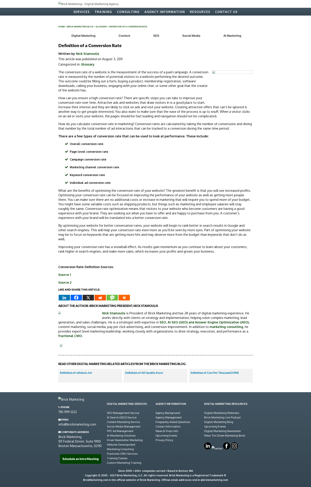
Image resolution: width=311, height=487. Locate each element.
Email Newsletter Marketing (125, 440)
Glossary (101, 26)
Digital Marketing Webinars (221, 413)
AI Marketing (232, 35)
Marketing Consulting (120, 449)
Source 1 (64, 274)
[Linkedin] (64, 297)
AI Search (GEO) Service (122, 417)
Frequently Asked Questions (173, 422)
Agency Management (169, 417)
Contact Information (168, 426)
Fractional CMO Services (122, 453)
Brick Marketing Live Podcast (222, 417)
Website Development (121, 444)
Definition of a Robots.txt (76, 372)
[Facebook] (76, 297)
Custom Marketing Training (124, 462)
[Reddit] (100, 297)
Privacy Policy (164, 440)
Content (124, 35)
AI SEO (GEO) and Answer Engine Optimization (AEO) (208, 322)
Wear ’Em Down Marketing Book (224, 435)
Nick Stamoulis (87, 53)
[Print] (124, 297)
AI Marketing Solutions (121, 435)
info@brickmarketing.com (77, 424)
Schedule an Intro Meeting (80, 459)
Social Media (191, 35)
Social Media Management (123, 426)
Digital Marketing (83, 35)
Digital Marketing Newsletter (222, 431)
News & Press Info (167, 431)
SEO (156, 35)
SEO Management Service (123, 413)
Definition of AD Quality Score (144, 372)
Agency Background (168, 413)
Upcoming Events (166, 435)
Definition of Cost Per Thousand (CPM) (215, 372)
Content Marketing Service (123, 422)
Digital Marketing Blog (218, 422)
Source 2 (64, 282)
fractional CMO (70, 336)
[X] (88, 297)
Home (61, 26)
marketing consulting (226, 327)
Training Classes (117, 458)
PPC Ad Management (120, 431)
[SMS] (112, 297)
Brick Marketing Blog (80, 26)
